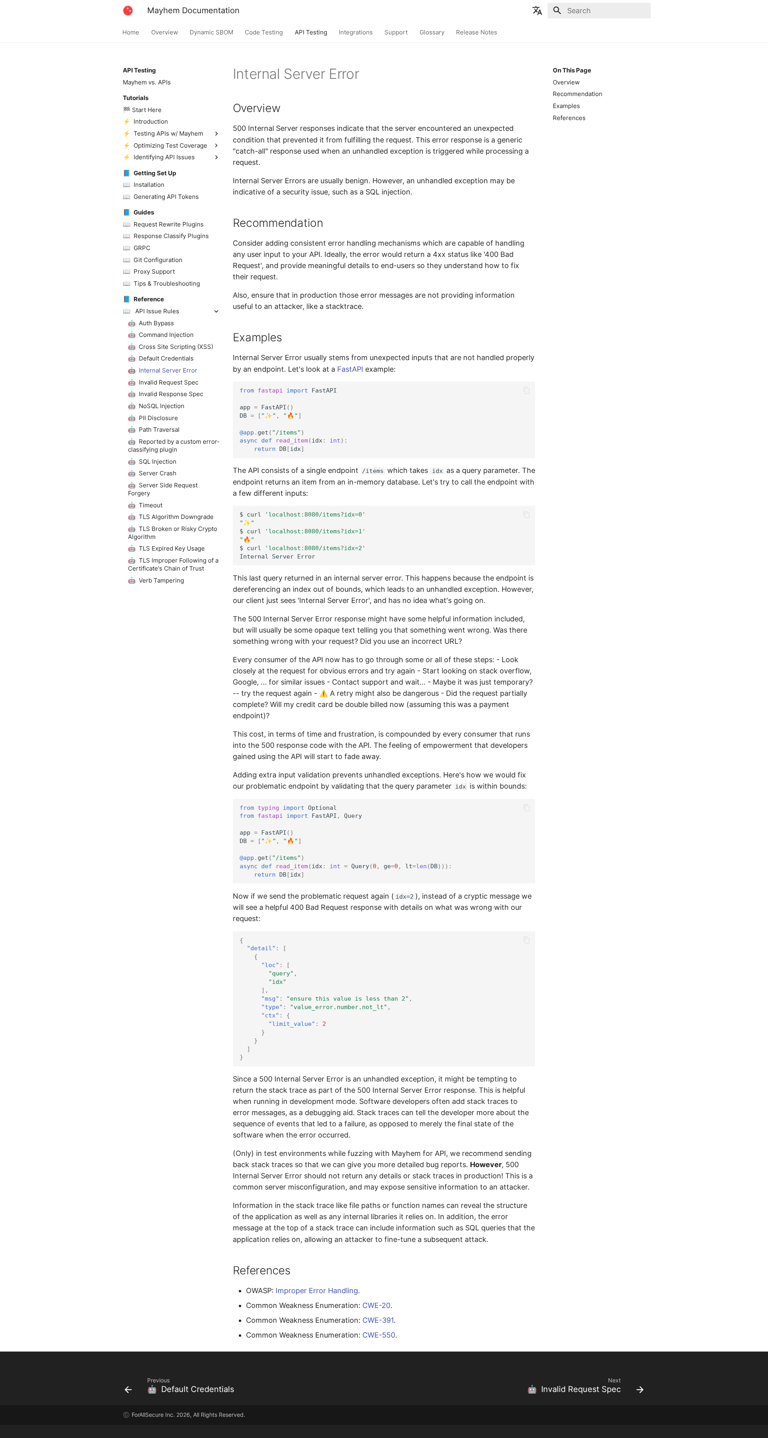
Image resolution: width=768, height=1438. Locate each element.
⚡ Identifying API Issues (159, 157)
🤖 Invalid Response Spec (165, 394)
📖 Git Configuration (152, 259)
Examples (566, 106)
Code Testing (264, 32)
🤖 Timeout (145, 505)
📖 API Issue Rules (151, 311)
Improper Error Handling (317, 1290)
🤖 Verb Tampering (156, 580)
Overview (164, 32)
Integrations (356, 32)
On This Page (572, 70)
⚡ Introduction (145, 121)
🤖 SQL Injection (152, 461)
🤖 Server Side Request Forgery (163, 489)
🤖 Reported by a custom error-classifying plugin (174, 445)
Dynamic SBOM (211, 32)
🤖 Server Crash (152, 473)
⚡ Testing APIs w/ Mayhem (163, 133)
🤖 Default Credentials (161, 358)
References (569, 118)
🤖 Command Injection (161, 334)
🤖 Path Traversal (154, 429)
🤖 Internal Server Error (162, 370)
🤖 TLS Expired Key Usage (166, 548)
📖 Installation (143, 184)
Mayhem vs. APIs (147, 82)
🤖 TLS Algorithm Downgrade (171, 517)
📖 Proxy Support (149, 271)
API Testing (311, 32)
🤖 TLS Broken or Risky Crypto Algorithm (172, 533)
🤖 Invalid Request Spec (163, 382)
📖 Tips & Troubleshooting (161, 283)
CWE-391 (378, 1320)
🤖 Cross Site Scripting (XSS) (170, 346)
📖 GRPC (136, 248)
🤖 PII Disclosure (153, 417)
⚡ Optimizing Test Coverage (165, 145)
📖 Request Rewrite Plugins (163, 224)
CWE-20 (376, 1305)
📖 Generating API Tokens (161, 196)
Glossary (432, 32)
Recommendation (577, 94)
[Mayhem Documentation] (128, 10)
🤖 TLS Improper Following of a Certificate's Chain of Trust (173, 564)
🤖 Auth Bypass (151, 322)
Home (131, 32)
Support (396, 32)
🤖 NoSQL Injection (156, 406)
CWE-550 (378, 1335)
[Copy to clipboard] (526, 390)
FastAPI (350, 369)
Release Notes (477, 32)
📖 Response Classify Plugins (166, 236)
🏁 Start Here (142, 110)
